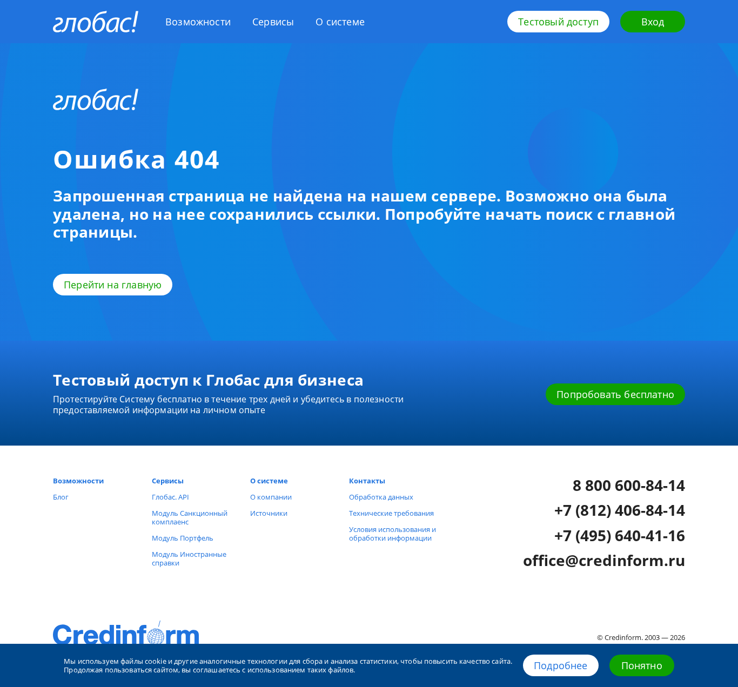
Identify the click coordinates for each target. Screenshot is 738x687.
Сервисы (273, 21)
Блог (61, 497)
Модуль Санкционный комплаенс (189, 517)
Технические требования (391, 513)
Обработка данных (381, 497)
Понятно (641, 665)
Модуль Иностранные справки (189, 558)
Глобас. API (170, 497)
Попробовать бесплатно (615, 394)
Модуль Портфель (182, 538)
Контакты (367, 480)
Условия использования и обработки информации (392, 533)
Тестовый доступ (558, 21)
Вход (653, 21)
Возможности (198, 21)
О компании (271, 497)
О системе (340, 21)
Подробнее (561, 665)
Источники (268, 513)
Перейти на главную (113, 284)
